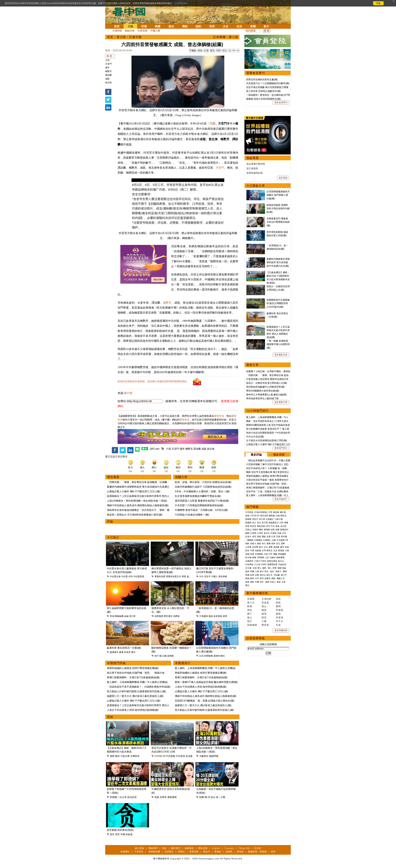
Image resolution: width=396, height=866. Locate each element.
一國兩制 (249, 540)
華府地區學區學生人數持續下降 (262, 398)
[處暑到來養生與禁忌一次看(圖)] (127, 622)
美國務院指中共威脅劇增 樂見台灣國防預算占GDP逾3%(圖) (278, 303)
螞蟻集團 (119, 616)
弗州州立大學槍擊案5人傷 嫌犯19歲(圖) (266, 394)
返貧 (157, 797)
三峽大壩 (279, 519)
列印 (218, 50)
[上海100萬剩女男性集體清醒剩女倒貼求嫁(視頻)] (217, 723)
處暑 (121, 652)
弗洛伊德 (261, 526)
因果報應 (159, 616)
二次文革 (122, 797)
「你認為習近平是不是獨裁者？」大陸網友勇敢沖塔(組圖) (138, 686)
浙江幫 (132, 616)
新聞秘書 (208, 656)
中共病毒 (170, 756)
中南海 (274, 533)
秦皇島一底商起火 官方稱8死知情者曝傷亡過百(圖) (134, 514)
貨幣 (283, 543)
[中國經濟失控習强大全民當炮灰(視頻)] (172, 764)
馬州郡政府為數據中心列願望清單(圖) (265, 386)
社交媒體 (281, 540)
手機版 (192, 50)
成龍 (107, 79)
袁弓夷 (265, 522)
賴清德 (276, 512)
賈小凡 (251, 602)
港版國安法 (274, 522)
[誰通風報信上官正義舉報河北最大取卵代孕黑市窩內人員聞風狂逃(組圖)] (255, 327)
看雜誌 (181, 851)
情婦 (259, 536)
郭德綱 (113, 797)
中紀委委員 (138, 576)
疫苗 (247, 526)
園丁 (249, 613)
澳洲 (285, 571)
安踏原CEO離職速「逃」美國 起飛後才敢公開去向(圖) (204, 700)
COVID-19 (160, 756)
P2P (270, 554)
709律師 (260, 557)
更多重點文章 (280, 354)
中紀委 (124, 576)
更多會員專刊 (280, 102)
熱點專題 (252, 157)
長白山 (281, 561)
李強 (112, 616)
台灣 (264, 550)
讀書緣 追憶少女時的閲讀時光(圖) (263, 98)
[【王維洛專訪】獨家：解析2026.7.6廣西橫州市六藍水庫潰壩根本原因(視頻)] (127, 723)
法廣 (274, 540)
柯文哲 (253, 526)
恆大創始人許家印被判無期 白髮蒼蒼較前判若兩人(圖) (136, 691)
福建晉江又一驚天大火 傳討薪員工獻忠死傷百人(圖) (135, 696)
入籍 (257, 571)
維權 (254, 557)
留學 (275, 568)
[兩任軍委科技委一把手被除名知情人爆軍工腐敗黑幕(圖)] (172, 543)
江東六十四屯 (260, 561)
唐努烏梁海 (272, 561)
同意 (378, 3)
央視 (255, 568)
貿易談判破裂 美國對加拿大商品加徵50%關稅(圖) (278, 208)
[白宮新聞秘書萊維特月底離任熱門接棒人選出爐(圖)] (217, 622)
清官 (117, 834)
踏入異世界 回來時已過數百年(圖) (263, 91)
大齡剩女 (204, 756)
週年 (107, 67)
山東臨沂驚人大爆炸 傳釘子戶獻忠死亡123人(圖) (133, 491)
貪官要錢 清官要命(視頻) (120, 830)
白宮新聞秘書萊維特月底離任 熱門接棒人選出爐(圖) (278, 195)
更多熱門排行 (280, 448)
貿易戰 (248, 519)
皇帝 (262, 578)
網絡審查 (281, 557)
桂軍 (252, 575)
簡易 (278, 599)
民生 (267, 571)
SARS (264, 564)
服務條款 (189, 848)
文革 (284, 582)
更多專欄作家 (280, 630)
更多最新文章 (280, 402)
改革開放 (217, 616)
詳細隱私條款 (180, 3)
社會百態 (142, 30)
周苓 (249, 610)
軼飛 (249, 606)
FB (286, 540)
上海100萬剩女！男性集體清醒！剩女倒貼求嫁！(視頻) (137, 500)
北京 (275, 550)
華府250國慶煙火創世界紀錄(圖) (262, 390)
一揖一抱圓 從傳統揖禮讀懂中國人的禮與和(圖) (278, 344)
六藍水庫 (125, 756)
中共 (201, 576)
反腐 (269, 536)
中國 (122, 834)
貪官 (112, 834)
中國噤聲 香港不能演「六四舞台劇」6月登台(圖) (201, 510)
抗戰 (257, 575)
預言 (262, 582)
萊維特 (216, 656)
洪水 (259, 522)
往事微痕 (258, 540)
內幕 (279, 533)
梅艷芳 (108, 71)
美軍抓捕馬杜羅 (254, 173)
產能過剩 (172, 797)
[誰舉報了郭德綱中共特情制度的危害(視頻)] (127, 764)
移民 (264, 568)
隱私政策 (203, 848)
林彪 (247, 578)
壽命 (279, 582)
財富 (247, 550)
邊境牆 (267, 529)
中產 (252, 550)
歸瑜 (278, 602)
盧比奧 (283, 512)
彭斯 (273, 529)
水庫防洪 (135, 756)
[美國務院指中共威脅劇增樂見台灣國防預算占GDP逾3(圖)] (255, 300)
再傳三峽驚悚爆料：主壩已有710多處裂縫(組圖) (133, 677)
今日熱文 (113, 537)
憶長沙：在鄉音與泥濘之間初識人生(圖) (266, 383)
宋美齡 (277, 575)
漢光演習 (264, 515)
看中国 (130, 14)
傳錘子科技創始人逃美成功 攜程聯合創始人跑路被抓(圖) (137, 505)
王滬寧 (253, 533)
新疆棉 (248, 522)
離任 (223, 656)
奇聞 (253, 26)
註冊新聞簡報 (255, 638)
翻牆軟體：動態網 (257, 851)
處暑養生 (114, 652)
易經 (273, 578)
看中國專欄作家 (257, 593)
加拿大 (253, 543)
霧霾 (275, 554)
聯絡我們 (153, 848)
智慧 (247, 582)
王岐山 (248, 529)
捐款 (164, 848)
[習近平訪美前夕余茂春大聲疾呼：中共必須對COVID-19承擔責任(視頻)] (172, 723)
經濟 (225, 616)
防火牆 (248, 557)
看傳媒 (217, 851)
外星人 (273, 582)
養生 (133, 652)
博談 (185, 26)
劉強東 (281, 550)
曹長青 (265, 625)
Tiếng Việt (244, 848)
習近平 (207, 576)
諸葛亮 (268, 578)
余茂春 (189, 756)
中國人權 (155, 30)
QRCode (154, 448)
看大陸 (121, 37)
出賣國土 (270, 519)
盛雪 (264, 613)
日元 (266, 547)
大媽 (287, 550)
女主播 (248, 568)
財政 (287, 547)
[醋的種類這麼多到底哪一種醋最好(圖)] (172, 622)
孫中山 (263, 575)
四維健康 (252, 625)
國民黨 (272, 515)
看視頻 (240, 851)
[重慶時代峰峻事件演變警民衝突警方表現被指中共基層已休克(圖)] (255, 259)
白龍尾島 (249, 564)
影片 (266, 26)
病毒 (247, 515)
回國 (252, 571)
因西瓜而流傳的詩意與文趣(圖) (262, 79)
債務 (269, 543)
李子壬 (279, 621)
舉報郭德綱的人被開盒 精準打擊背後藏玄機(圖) (133, 668)
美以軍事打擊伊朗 (255, 164)
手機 (257, 582)
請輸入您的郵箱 (268, 644)
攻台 (213, 797)
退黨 (286, 522)
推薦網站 (125, 851)
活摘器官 (249, 561)
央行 (264, 543)
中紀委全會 (115, 576)
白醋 (164, 656)
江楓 (264, 621)
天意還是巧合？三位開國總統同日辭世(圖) (267, 83)
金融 (126, 616)
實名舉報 (222, 576)
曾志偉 (108, 82)
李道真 (265, 602)
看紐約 (206, 851)
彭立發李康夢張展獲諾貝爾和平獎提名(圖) (198, 496)
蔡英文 (270, 550)
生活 (239, 26)
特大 (225, 50)
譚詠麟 (108, 75)
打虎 (273, 536)
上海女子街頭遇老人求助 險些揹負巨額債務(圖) (133, 710)
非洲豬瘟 (259, 554)
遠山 (264, 606)
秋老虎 (127, 652)
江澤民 (260, 533)
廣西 (112, 756)
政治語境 (132, 797)
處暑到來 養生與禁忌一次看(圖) (124, 648)
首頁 (117, 26)
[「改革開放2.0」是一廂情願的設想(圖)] (217, 583)
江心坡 (257, 564)
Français (229, 848)
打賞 (206, 50)
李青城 (279, 617)
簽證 (247, 571)
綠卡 (262, 571)
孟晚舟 (255, 529)
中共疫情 (180, 756)
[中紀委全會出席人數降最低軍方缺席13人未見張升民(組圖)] (127, 543)
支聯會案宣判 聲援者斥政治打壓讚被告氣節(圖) (278, 222)
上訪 (267, 557)
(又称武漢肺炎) (260, 512)
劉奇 (252, 578)
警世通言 (168, 616)
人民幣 (248, 547)
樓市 (282, 547)
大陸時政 (117, 30)
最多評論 (256, 454)
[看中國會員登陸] (267, 41)
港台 (171, 26)
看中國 (128, 393)
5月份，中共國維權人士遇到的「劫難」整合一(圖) (202, 491)
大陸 (130, 26)
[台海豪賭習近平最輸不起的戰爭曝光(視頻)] (217, 764)
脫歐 (259, 543)
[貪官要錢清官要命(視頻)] (127, 805)
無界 (273, 851)
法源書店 (169, 851)
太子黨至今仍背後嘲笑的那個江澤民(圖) (266, 440)
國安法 (283, 515)
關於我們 (175, 848)
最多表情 (278, 454)
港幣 (271, 547)
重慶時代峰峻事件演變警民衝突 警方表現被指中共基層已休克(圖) (278, 262)
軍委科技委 (160, 576)
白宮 (201, 656)
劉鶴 (247, 533)
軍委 (184, 576)
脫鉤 (211, 616)
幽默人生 (281, 578)
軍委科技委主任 (173, 576)
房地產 (276, 547)
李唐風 (279, 610)
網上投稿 (139, 848)
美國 (157, 26)
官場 (144, 26)
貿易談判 (284, 529)
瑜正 (249, 621)
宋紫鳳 (251, 599)
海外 (272, 571)
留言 (212, 50)
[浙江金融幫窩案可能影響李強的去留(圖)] (127, 583)
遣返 (284, 568)
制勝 (201, 797)
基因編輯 (282, 554)
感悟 (252, 582)
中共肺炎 (249, 512)
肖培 (130, 576)
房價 (247, 554)
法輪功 (273, 557)
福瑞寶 (229, 851)
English (216, 848)
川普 (270, 512)
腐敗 (264, 536)
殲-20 (207, 797)
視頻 (110, 716)
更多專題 (283, 178)
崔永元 (267, 533)
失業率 (163, 797)
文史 (225, 26)
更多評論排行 (280, 499)
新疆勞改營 (272, 564)
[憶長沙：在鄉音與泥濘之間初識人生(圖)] (255, 286)
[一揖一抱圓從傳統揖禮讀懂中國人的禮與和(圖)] (255, 340)
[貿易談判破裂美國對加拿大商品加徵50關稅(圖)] (255, 205)
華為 (277, 526)
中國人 (214, 576)
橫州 (117, 756)
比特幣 (255, 547)
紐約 (198, 26)
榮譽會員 (219, 416)
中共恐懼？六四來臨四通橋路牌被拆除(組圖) (199, 505)
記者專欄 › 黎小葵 (225, 37)
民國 (247, 575)
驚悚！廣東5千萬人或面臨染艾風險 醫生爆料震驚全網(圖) (206, 682)
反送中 (248, 536)
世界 (212, 26)
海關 (279, 568)
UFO (268, 526)
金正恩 (283, 526)
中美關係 (203, 616)
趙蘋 (278, 613)
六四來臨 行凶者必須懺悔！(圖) (192, 514)
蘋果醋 (170, 656)
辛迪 (278, 625)
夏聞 (278, 606)
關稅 (261, 529)
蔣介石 (270, 575)
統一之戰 (220, 797)
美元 (278, 543)
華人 (260, 568)
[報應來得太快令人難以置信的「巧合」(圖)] (172, 583)
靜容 (264, 617)
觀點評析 (130, 30)
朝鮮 (247, 543)
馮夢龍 (176, 616)
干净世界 (138, 851)
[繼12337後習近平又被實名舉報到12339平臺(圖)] (217, 543)
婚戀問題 (213, 756)
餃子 (157, 656)
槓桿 (273, 543)
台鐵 (278, 515)
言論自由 (282, 564)
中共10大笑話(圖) (255, 436)
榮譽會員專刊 (255, 73)
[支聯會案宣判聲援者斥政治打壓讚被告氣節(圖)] (255, 218)
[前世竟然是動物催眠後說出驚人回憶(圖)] (255, 232)
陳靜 (264, 610)
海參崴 (258, 550)
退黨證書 (194, 851)
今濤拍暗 (266, 599)
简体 (200, 50)
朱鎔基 (129, 834)
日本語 (257, 848)
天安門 (108, 64)
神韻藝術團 (154, 851)
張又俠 (262, 519)
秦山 (249, 617)
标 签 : (110, 56)
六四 (107, 60)
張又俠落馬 (252, 168)
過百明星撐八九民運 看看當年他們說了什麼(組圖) (202, 500)
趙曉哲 (190, 576)
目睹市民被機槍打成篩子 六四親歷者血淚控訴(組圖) (203, 486)
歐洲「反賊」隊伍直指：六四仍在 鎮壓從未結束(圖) (203, 482)
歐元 (261, 547)
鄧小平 (284, 575)
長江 (254, 522)
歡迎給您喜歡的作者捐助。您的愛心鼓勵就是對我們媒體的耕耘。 (153, 381)
